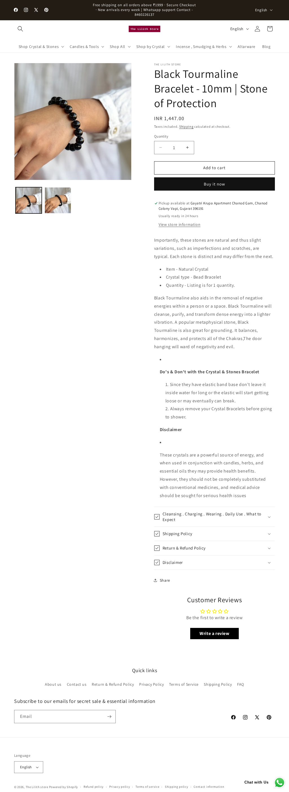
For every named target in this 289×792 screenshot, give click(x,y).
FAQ (240, 684)
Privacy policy (119, 787)
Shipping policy (176, 787)
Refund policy (94, 787)
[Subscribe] (109, 716)
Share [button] (165, 580)
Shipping (186, 126)
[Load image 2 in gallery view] (58, 200)
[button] (20, 29)
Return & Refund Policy (113, 684)
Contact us (77, 684)
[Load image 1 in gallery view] (29, 200)
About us (53, 684)
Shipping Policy (218, 684)
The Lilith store (37, 787)
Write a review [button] (214, 633)
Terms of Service (184, 684)
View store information (179, 224)
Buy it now (214, 184)
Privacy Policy (151, 684)
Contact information (209, 787)
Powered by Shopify (63, 787)
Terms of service (147, 787)
